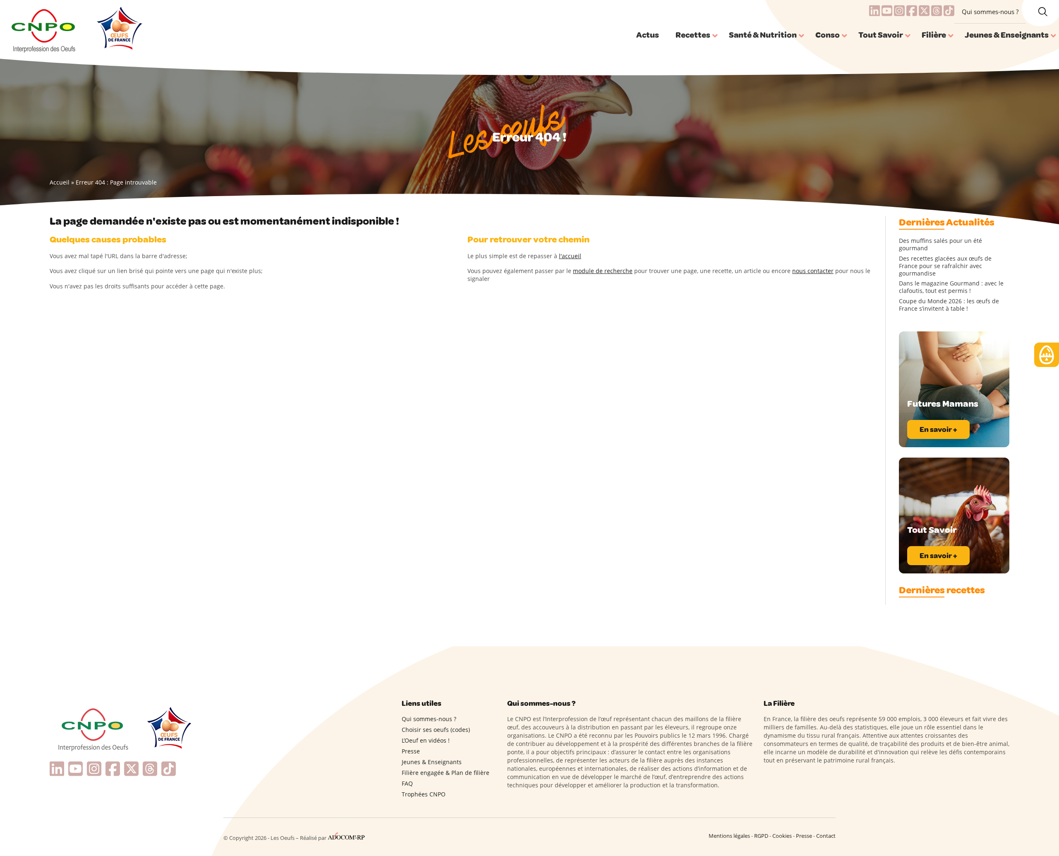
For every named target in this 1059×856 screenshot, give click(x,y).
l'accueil (570, 256)
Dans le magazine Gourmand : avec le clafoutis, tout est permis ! (951, 287)
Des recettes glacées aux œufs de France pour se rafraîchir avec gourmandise (945, 266)
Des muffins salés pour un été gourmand (940, 244)
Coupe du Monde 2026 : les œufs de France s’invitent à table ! (949, 304)
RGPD (761, 835)
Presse (411, 751)
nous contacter (813, 271)
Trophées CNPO (424, 794)
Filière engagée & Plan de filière (445, 773)
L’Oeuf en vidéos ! (426, 740)
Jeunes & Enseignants (432, 762)
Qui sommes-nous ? (990, 11)
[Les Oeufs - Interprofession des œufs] (44, 29)
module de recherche (603, 271)
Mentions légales (729, 835)
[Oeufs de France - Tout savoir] (118, 29)
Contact (826, 835)
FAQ (407, 783)
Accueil (59, 182)
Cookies (782, 835)
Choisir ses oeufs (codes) (436, 730)
